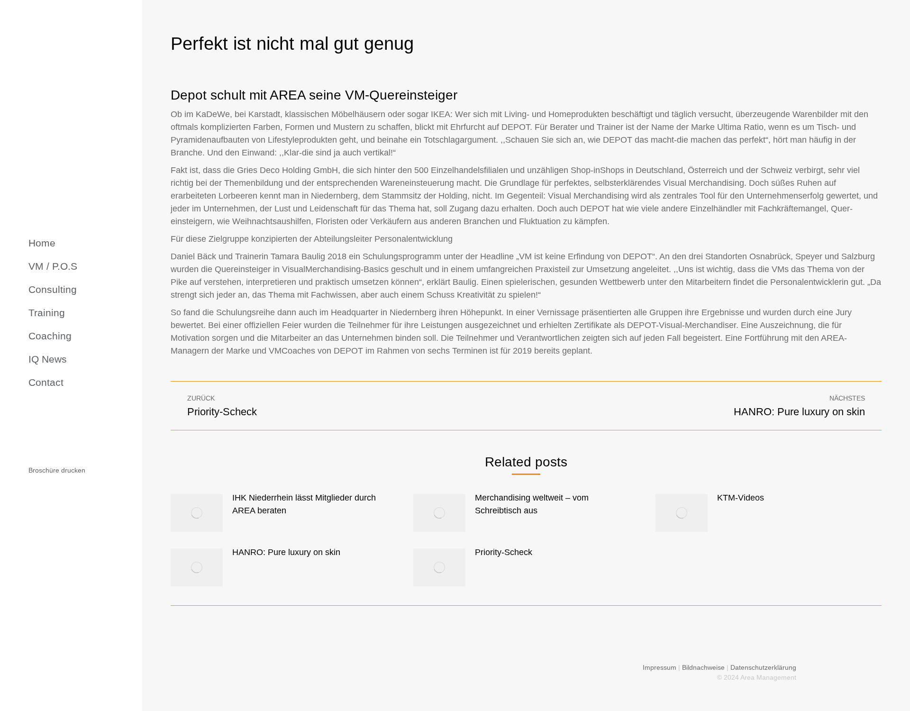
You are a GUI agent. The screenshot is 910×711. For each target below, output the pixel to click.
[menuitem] (41, 243)
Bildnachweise (703, 667)
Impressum (659, 667)
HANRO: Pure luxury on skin (286, 552)
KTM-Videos (740, 497)
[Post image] (197, 513)
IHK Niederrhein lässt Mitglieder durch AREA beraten (304, 504)
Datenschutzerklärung (763, 667)
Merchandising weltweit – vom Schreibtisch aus (532, 504)
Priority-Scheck (503, 552)
